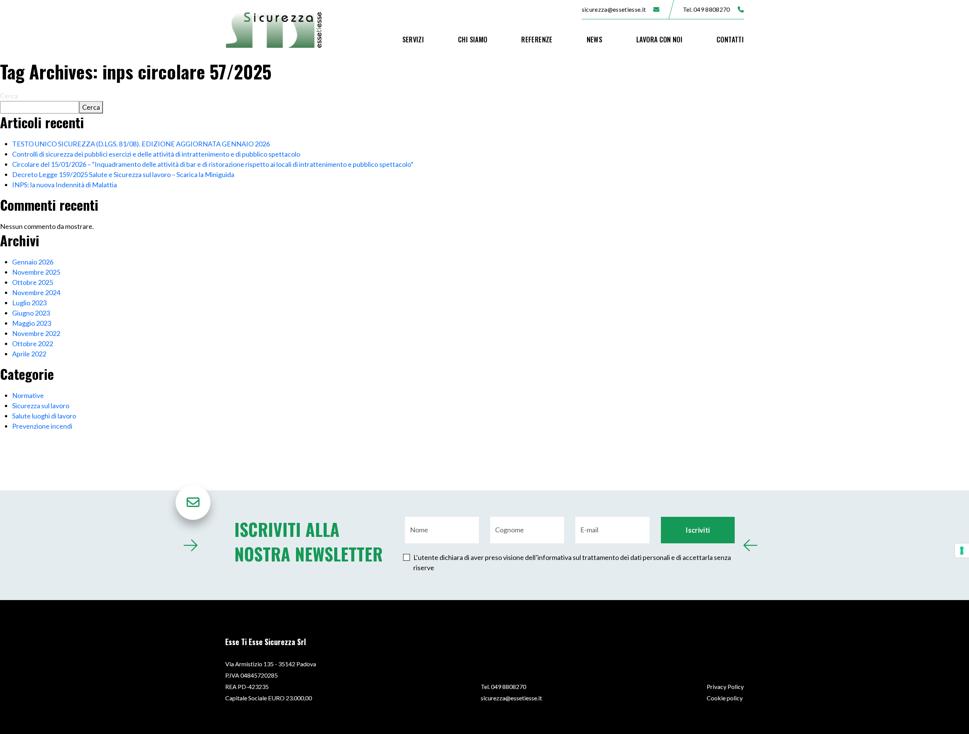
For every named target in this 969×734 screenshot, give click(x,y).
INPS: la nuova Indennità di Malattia (64, 184)
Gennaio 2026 (32, 262)
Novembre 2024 (36, 292)
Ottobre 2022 (32, 343)
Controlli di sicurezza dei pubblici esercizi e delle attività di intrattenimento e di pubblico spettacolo (156, 154)
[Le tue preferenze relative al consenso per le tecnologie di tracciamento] (962, 550)
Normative (28, 395)
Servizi (413, 39)
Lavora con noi (659, 39)
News (594, 39)
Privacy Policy (725, 686)
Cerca (9, 96)
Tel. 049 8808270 (706, 9)
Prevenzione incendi (42, 426)
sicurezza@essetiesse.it (614, 9)
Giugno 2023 (31, 313)
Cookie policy (725, 697)
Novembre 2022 (36, 333)
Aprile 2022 (29, 354)
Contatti (730, 39)
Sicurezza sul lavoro (40, 405)
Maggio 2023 (31, 323)
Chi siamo (472, 39)
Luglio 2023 (29, 303)
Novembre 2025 (36, 272)
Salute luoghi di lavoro (44, 416)
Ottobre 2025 (32, 282)
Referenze (536, 39)
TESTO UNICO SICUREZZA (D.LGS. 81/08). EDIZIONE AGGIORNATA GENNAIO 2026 (141, 144)
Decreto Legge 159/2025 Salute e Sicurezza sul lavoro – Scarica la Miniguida (123, 174)
